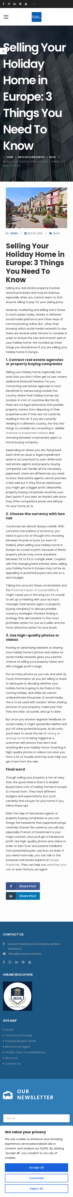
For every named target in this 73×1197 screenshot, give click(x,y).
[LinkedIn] (15, 4)
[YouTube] (26, 4)
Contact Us (13, 1064)
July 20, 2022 (35, 233)
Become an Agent (17, 1047)
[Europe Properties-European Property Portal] (36, 17)
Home (10, 157)
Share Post (27, 886)
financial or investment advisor (27, 433)
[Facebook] (3, 4)
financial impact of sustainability (33, 590)
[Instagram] (9, 4)
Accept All (36, 1168)
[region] (36, 1161)
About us (11, 1058)
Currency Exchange (18, 1035)
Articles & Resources (31, 157)
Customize (36, 1178)
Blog (52, 157)
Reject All (36, 1189)
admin (14, 233)
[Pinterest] (20, 4)
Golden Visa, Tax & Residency (25, 1052)
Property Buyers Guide (20, 1041)
